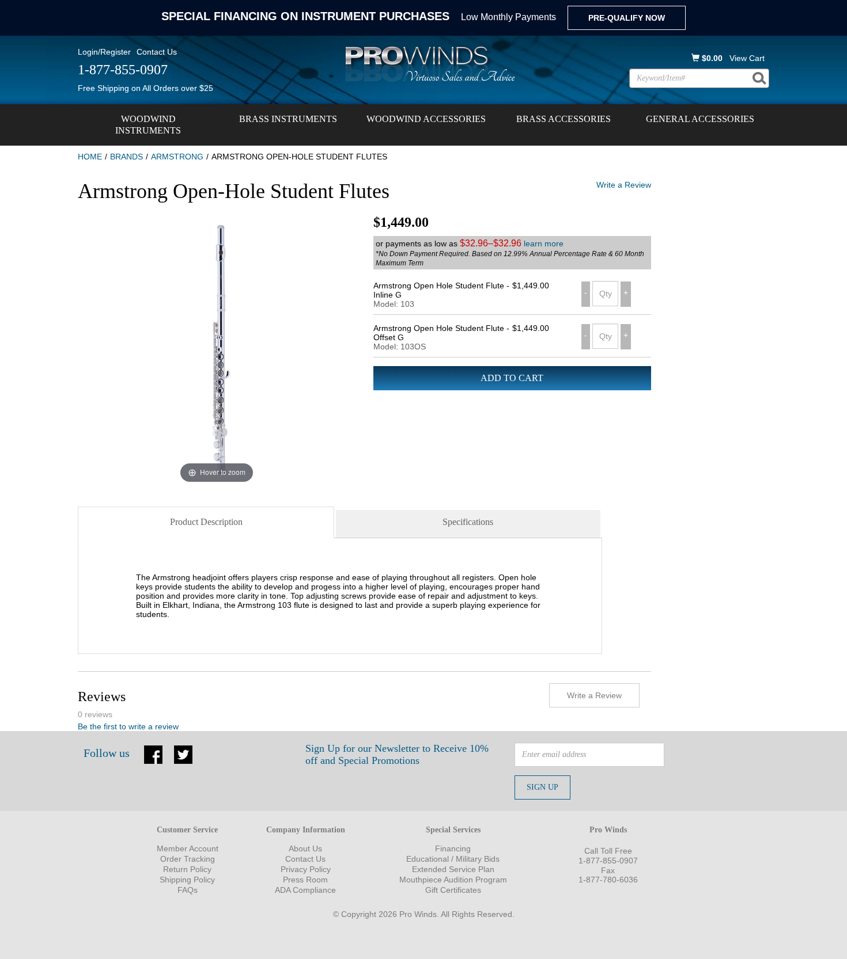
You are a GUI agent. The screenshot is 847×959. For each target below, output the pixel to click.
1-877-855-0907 (608, 860)
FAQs (187, 890)
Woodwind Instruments (148, 124)
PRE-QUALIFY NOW (626, 17)
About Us (305, 848)
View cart (747, 58)
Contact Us (157, 51)
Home (90, 156)
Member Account (187, 848)
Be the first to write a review (128, 726)
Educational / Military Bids (453, 858)
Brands (126, 156)
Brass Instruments (288, 119)
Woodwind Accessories (426, 119)
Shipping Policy (187, 879)
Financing (453, 848)
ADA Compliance (305, 890)
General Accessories (700, 119)
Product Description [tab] (206, 522)
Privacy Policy (306, 869)
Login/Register (104, 51)
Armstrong (177, 156)
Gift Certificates (453, 890)
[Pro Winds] (428, 63)
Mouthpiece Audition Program (453, 879)
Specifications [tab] (468, 522)
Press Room (305, 879)
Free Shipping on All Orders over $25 (145, 88)
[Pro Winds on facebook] (153, 753)
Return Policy (187, 869)
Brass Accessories (563, 119)
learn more (544, 243)
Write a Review (623, 184)
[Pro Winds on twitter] (183, 753)
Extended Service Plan (453, 869)
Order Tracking (187, 858)
